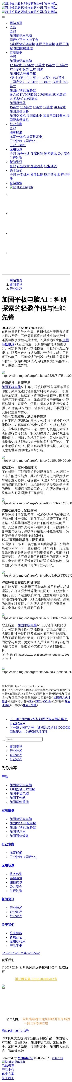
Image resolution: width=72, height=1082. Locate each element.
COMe (47, 701)
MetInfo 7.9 (25, 1058)
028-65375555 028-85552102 (21, 953)
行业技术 (16, 750)
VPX (30, 701)
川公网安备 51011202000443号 (36, 979)
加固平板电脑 (11, 387)
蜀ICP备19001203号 (15, 1030)
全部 (13, 31)
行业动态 (16, 288)
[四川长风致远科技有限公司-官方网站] (36, 8)
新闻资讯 (16, 284)
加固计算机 (30, 705)
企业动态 (16, 755)
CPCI (38, 701)
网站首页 (16, 23)
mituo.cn (57, 1058)
